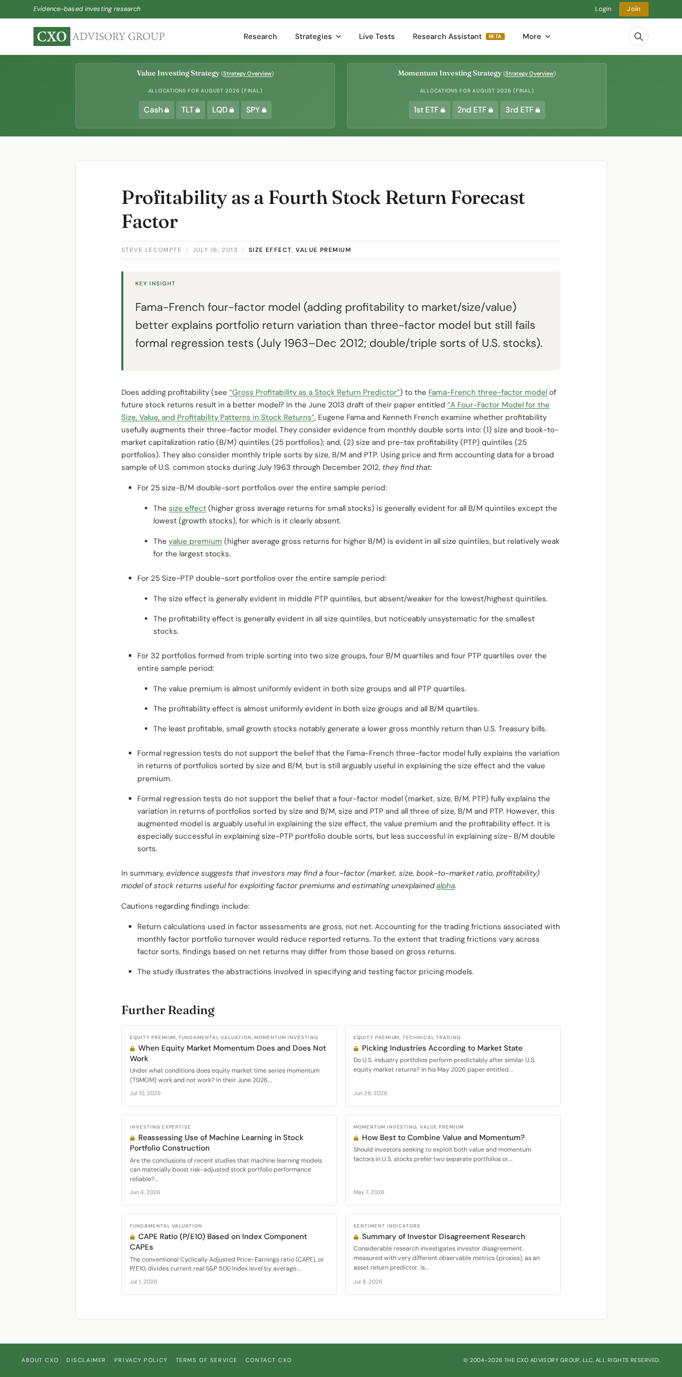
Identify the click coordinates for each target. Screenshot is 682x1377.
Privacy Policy (141, 1360)
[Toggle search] (639, 36)
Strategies (313, 36)
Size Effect (270, 250)
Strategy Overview (247, 73)
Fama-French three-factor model (487, 392)
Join (634, 8)
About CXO (39, 1360)
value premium (195, 541)
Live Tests (377, 36)
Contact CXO (269, 1360)
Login (603, 8)
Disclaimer (86, 1360)
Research (260, 36)
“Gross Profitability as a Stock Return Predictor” (314, 392)
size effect (187, 508)
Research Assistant (457, 36)
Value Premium (323, 250)
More (532, 36)
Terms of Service (207, 1360)
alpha (445, 886)
